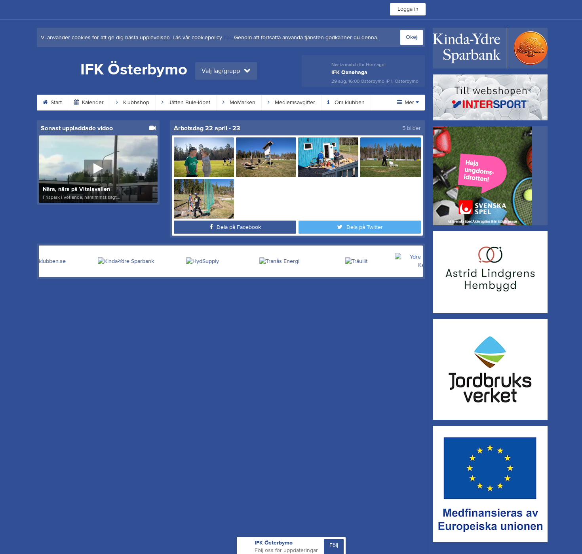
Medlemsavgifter (294, 102)
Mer (409, 102)
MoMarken (241, 102)
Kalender (92, 102)
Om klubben (349, 102)
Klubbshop (135, 102)
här (227, 37)
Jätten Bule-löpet (188, 102)
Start (55, 102)
